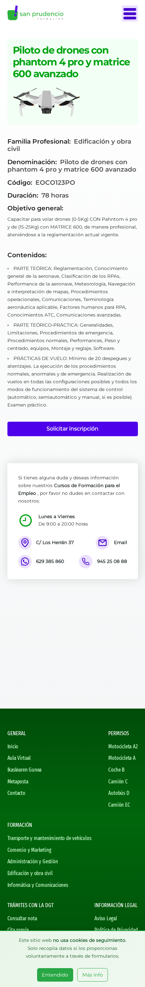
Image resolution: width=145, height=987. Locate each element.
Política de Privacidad (116, 930)
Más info (92, 975)
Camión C (117, 781)
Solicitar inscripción (72, 428)
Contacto (16, 793)
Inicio (13, 746)
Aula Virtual (19, 758)
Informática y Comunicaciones (37, 885)
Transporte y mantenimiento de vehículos (49, 838)
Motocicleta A (121, 758)
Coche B (116, 770)
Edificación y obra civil (30, 873)
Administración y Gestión (32, 861)
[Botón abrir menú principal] (130, 13)
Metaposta (17, 781)
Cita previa (18, 930)
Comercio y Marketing (29, 850)
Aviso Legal (105, 918)
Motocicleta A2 (123, 746)
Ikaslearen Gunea (24, 770)
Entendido (55, 975)
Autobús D (118, 793)
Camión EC (119, 805)
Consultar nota (22, 918)
